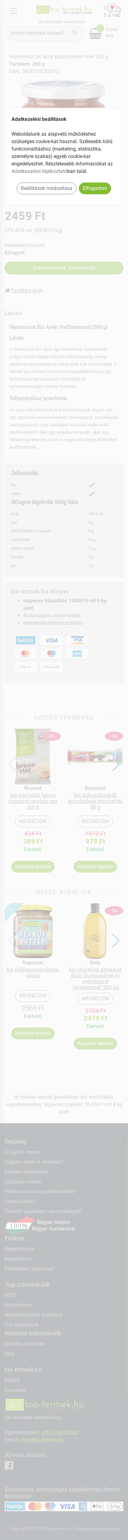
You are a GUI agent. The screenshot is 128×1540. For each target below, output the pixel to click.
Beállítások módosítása (46, 188)
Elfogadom (95, 188)
